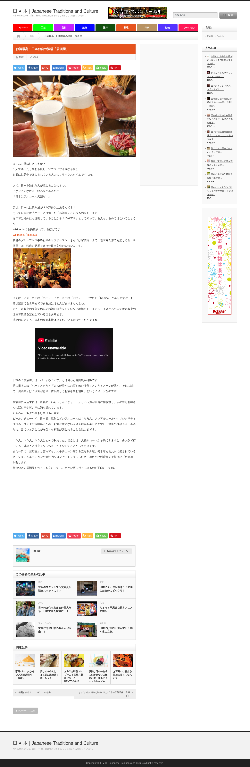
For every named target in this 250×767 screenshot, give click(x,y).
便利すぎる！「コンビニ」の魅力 (35, 692)
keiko (35, 57)
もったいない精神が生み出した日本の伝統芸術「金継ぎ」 (104, 693)
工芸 (43, 27)
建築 (84, 27)
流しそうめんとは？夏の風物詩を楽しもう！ (49, 674)
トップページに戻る (25, 710)
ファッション (188, 27)
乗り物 (103, 623)
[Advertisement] (74, 503)
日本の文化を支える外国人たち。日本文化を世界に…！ (54, 609)
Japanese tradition (22, 28)
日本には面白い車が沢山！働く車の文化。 (116, 630)
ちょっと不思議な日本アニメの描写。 (116, 609)
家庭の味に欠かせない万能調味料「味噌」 (24, 674)
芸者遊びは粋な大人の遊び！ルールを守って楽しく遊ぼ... (220, 102)
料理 (126, 27)
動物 (167, 27)
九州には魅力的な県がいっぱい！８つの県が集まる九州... (220, 60)
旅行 (105, 27)
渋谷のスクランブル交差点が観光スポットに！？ (54, 589)
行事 (147, 27)
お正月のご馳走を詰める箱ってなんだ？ (122, 674)
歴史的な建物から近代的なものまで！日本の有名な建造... (220, 119)
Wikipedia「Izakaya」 (26, 234)
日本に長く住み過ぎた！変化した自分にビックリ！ (116, 589)
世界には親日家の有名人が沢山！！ (54, 630)
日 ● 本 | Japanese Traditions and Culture (55, 11)
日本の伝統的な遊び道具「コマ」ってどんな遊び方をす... (220, 135)
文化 (102, 582)
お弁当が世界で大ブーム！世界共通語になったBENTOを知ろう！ (73, 678)
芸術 (64, 27)
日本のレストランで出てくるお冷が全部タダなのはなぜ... (220, 191)
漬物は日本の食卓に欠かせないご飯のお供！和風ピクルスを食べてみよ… (98, 678)
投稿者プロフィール (117, 551)
